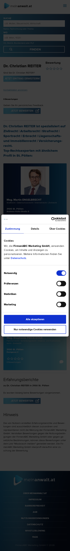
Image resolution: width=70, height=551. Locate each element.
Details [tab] (35, 228)
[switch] (61, 283)
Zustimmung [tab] (12, 228)
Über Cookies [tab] (57, 228)
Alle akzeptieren (35, 319)
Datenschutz (18, 258)
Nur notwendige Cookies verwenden (35, 329)
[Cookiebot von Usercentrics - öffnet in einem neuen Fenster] (51, 219)
